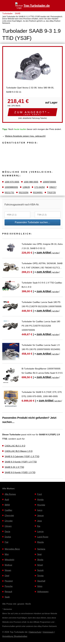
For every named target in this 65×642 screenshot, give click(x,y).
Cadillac (8, 510)
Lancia (40, 531)
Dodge (8, 537)
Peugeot (9, 581)
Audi (7, 499)
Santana (41, 549)
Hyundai (41, 505)
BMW (7, 505)
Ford (39, 494)
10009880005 (11, 187)
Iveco (39, 510)
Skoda (40, 559)
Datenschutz (35, 632)
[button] (32, 112)
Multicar (8, 565)
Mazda (40, 542)
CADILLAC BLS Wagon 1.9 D (18, 451)
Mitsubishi (9, 559)
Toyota (40, 575)
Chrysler (9, 521)
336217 (53, 187)
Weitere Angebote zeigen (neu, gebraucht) (25, 136)
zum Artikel (48, 252)
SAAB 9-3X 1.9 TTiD (14, 467)
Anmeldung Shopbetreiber (14, 636)
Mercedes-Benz (12, 549)
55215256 (23, 192)
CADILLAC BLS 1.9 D (15, 446)
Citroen (8, 526)
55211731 (9, 192)
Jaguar (40, 515)
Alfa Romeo (10, 494)
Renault (8, 591)
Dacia (7, 531)
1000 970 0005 (12, 182)
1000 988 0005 (31, 182)
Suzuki (40, 570)
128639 (26, 187)
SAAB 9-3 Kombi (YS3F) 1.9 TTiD (21, 462)
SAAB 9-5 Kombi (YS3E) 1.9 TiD (20, 472)
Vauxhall (41, 581)
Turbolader (7, 13)
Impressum (48, 632)
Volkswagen (43, 591)
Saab (7, 597)
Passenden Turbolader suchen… (32, 222)
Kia (38, 526)
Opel (7, 575)
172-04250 (39, 187)
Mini (7, 554)
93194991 (38, 192)
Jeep (39, 521)
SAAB (17, 13)
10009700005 (49, 182)
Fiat (6, 542)
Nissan (8, 570)
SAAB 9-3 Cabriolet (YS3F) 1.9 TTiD (22, 456)
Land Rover (42, 537)
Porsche (9, 586)
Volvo (39, 586)
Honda (40, 499)
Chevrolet (9, 515)
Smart (40, 565)
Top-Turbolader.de (37, 5)
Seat (39, 554)
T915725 (51, 192)
